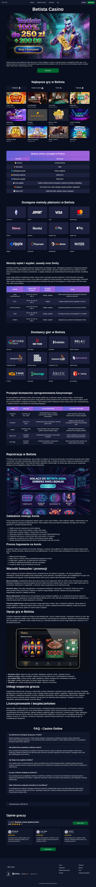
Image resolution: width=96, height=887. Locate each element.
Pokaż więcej (48, 849)
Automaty (78, 87)
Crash (57, 87)
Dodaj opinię (80, 823)
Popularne (15, 87)
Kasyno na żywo (36, 87)
